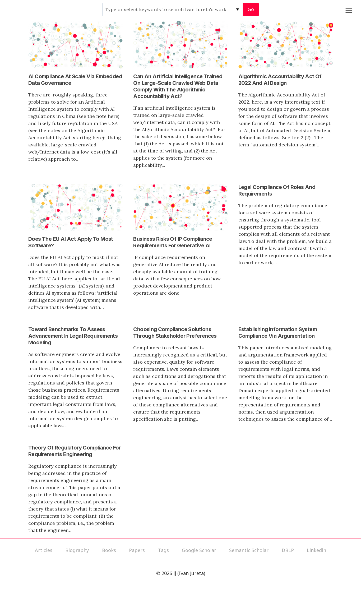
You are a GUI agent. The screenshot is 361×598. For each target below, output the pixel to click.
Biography (77, 550)
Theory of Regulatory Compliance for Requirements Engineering (74, 450)
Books (109, 550)
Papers (137, 550)
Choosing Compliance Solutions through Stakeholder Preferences (174, 332)
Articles (43, 550)
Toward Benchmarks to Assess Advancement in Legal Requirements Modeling (73, 336)
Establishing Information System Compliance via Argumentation (277, 332)
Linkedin (316, 550)
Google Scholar (199, 550)
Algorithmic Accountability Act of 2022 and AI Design (280, 79)
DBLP (288, 550)
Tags (163, 550)
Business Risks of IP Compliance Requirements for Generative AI (172, 242)
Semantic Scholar (249, 550)
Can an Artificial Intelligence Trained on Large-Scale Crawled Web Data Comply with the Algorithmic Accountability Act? (177, 86)
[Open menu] (349, 10)
